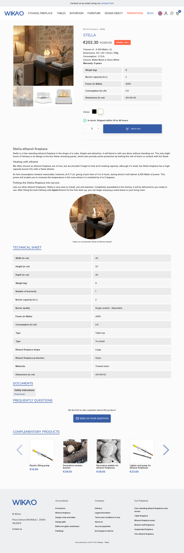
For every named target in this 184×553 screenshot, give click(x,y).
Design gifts (60, 522)
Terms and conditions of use (107, 517)
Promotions (60, 508)
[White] (100, 112)
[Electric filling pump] (42, 451)
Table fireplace (141, 516)
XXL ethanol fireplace (144, 534)
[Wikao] (14, 13)
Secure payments (103, 526)
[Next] (64, 55)
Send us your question (94, 418)
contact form (107, 3)
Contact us (17, 529)
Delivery (98, 508)
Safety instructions (24, 390)
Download (19, 394)
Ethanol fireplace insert (144, 520)
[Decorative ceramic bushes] (75, 451)
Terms (107, 542)
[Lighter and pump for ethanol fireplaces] (142, 451)
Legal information (102, 513)
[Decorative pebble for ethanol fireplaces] (109, 451)
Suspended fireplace (143, 529)
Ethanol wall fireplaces (144, 525)
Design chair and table (65, 517)
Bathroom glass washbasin (67, 526)
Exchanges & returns (104, 531)
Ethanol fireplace (62, 513)
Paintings (59, 531)
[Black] (94, 112)
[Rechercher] (172, 13)
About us (99, 522)
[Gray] (119, 461)
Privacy (100, 542)
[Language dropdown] (160, 13)
